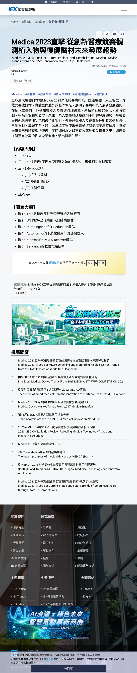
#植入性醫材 (62, 94)
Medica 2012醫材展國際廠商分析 (39, 444)
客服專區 (53, 1)
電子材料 (48, 542)
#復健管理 (100, 94)
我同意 (68, 668)
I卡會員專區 (50, 588)
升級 (101, 263)
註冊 (81, 1)
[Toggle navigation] (124, 10)
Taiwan (87, 588)
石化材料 (48, 550)
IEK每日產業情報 (53, 596)
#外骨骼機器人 (82, 94)
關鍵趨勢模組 (85, 566)
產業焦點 (26, 21)
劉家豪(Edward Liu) (19, 73)
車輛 (80, 558)
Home (14, 21)
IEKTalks (18, 604)
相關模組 (53, 262)
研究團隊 (18, 535)
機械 (46, 558)
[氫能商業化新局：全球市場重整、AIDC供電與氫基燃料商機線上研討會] (68, 324)
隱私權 (49, 659)
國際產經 (48, 566)
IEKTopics (19, 588)
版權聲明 (18, 542)
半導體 (47, 527)
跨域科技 (83, 535)
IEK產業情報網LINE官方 (58, 604)
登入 (68, 1)
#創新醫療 (44, 94)
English (87, 596)
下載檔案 (20, 293)
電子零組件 (50, 535)
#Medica (16, 94)
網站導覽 (20, 558)
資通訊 (81, 527)
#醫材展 (30, 94)
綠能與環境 (84, 542)
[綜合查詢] (92, 2)
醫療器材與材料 (58, 21)
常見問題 (18, 550)
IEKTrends (19, 596)
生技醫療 (40, 21)
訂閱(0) (116, 72)
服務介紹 (18, 527)
